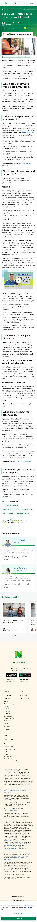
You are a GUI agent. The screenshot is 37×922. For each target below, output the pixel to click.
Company (7, 695)
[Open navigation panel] (2, 3)
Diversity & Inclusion (8, 707)
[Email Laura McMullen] (18, 571)
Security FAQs (24, 698)
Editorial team (9, 721)
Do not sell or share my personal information (10, 761)
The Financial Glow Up (10, 505)
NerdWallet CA (20, 900)
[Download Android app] (25, 675)
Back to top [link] (8, 528)
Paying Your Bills (8, 513)
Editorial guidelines (7, 712)
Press (6, 723)
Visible (5, 141)
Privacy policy (9, 746)
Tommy (19, 540)
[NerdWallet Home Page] (7, 3)
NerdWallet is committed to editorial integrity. (17, 57)
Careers (6, 701)
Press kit (7, 726)
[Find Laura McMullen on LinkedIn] (21, 571)
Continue (18, 918)
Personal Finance (23, 513)
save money (28, 130)
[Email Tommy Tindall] (15, 543)
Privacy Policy (11, 845)
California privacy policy (10, 750)
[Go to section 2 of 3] (18, 635)
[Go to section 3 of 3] (21, 635)
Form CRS (16, 844)
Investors (7, 729)
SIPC (9, 841)
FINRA (6, 841)
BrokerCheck (8, 850)
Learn (9, 9)
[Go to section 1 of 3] (15, 635)
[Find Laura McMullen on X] (15, 571)
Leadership (8, 698)
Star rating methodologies (9, 717)
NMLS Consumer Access (11, 790)
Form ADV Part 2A (25, 844)
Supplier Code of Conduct (10, 743)
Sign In (23, 3)
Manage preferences (18, 913)
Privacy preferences (8, 755)
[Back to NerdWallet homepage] (3, 9)
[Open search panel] (15, 3)
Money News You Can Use (11, 509)
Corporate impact (10, 704)
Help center (24, 695)
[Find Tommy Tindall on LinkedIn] (18, 543)
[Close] (34, 903)
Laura (20, 568)
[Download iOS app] (11, 675)
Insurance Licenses (18, 805)
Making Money (28, 509)
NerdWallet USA (20, 896)
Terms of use (8, 739)
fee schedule (14, 848)
